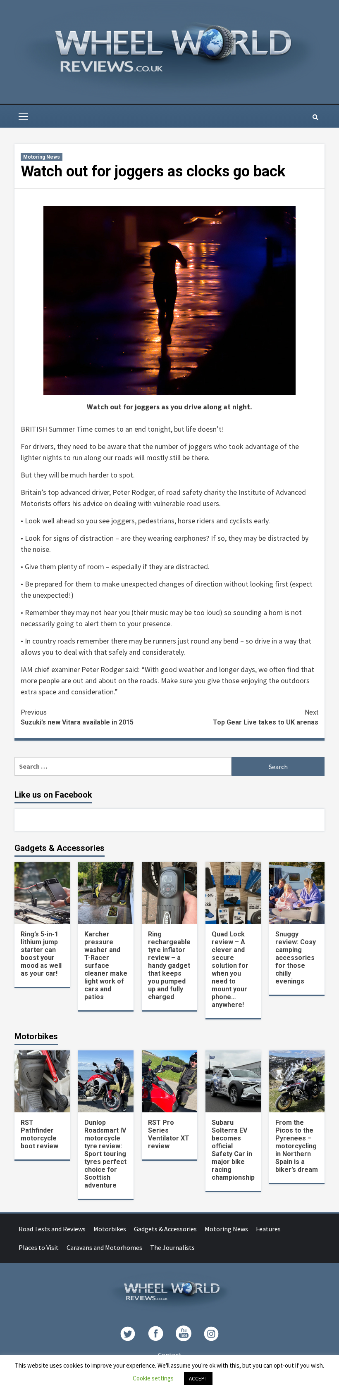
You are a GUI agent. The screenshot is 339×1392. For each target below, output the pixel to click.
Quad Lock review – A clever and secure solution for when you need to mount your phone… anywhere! (230, 969)
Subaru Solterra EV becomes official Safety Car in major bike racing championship (233, 1150)
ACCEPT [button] (198, 1378)
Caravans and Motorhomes (104, 1247)
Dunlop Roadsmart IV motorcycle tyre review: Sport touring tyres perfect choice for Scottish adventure (105, 1154)
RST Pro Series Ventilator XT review (168, 1134)
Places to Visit (39, 1247)
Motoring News (41, 157)
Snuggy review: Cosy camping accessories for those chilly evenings (295, 957)
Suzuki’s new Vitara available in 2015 (77, 717)
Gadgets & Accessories (165, 1229)
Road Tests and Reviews (52, 1229)
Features (268, 1229)
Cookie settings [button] (153, 1378)
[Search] (315, 117)
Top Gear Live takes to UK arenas (265, 717)
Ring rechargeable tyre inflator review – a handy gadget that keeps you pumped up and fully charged (169, 965)
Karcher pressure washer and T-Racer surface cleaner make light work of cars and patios (105, 965)
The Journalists (172, 1247)
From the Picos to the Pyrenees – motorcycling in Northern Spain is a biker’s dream (296, 1146)
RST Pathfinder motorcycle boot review (39, 1134)
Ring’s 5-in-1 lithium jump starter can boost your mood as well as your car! (41, 953)
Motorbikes (109, 1229)
